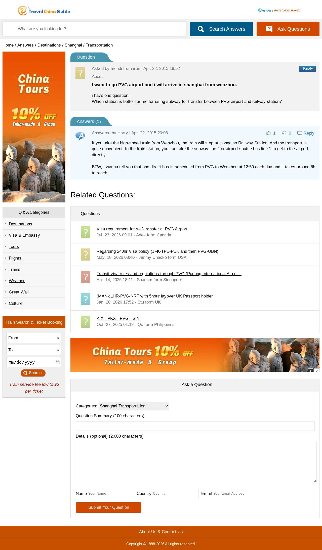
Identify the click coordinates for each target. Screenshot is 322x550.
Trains (14, 269)
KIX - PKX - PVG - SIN (118, 318)
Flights (15, 258)
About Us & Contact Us (161, 531)
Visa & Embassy (24, 235)
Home (8, 45)
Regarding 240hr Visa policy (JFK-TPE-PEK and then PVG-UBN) (157, 251)
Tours (14, 246)
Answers (25, 45)
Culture (15, 303)
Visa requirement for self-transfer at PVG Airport (142, 229)
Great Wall (19, 292)
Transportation (99, 45)
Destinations (49, 45)
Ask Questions (293, 29)
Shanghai (73, 45)
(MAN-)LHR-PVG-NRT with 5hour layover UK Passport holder (155, 296)
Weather (17, 280)
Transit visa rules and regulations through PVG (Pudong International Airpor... (169, 273)
